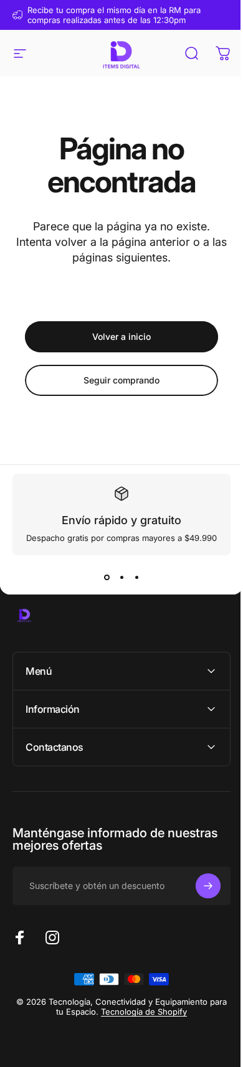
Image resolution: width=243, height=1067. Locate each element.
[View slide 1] (106, 577)
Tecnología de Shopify (149, 1012)
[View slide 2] (121, 577)
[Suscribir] (198, 885)
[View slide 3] (136, 577)
